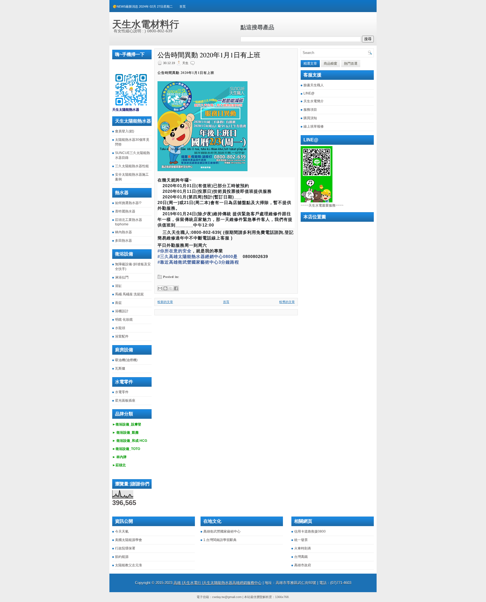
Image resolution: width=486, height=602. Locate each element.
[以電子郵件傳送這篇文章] (160, 288)
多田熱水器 (123, 241)
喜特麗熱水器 (125, 211)
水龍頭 (120, 328)
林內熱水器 (123, 232)
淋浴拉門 (122, 277)
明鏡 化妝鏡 (124, 320)
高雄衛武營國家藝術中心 (221, 531)
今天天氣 (122, 531)
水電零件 (122, 392)
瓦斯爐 (120, 368)
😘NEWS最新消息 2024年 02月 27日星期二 (143, 6)
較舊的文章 (287, 302)
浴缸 (118, 286)
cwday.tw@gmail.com (227, 597)
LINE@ (308, 93)
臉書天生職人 (313, 85)
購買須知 (310, 118)
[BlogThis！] (165, 288)
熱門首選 (350, 63)
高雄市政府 (302, 565)
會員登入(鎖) (124, 131)
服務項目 (310, 110)
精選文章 (310, 63)
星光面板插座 (125, 400)
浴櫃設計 (122, 311)
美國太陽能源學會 (128, 540)
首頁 (182, 6)
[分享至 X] (171, 288)
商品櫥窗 (330, 63)
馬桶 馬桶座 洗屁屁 (129, 294)
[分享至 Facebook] (176, 288)
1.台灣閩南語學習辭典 (220, 540)
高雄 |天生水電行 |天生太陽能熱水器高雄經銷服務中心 (218, 583)
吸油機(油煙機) (126, 360)
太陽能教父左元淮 (128, 565)
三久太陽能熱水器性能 (132, 166)
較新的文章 (165, 302)
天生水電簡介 (313, 101)
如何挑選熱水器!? (128, 203)
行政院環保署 (125, 548)
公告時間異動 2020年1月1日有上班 (209, 54)
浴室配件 (122, 336)
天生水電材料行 (145, 24)
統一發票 (301, 540)
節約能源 (122, 557)
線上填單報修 (313, 126)
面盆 (118, 303)
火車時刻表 (302, 548)
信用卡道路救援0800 (310, 531)
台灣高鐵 (301, 557)
